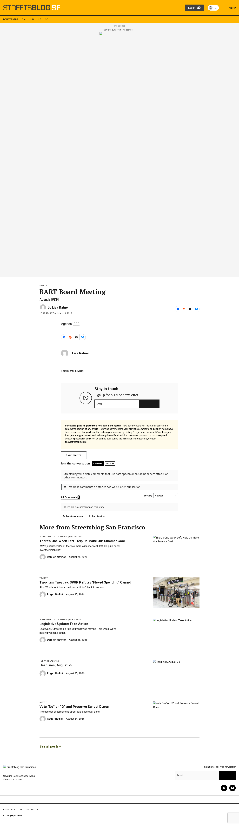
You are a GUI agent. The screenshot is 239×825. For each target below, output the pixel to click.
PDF (76, 324)
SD (46, 19)
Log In (191, 7)
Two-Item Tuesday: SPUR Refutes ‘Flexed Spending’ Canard (85, 582)
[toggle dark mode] (213, 8)
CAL (24, 19)
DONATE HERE (10, 19)
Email (99, 404)
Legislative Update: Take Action (64, 624)
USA (32, 19)
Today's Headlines (49, 661)
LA (40, 19)
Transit (44, 578)
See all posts (49, 746)
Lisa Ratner (60, 307)
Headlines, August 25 (56, 665)
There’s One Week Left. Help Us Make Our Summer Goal (82, 541)
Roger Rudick (55, 594)
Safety (43, 702)
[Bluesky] (232, 788)
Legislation (75, 620)
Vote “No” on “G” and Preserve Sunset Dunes (74, 707)
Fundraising (75, 537)
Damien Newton (56, 556)
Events (43, 285)
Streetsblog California (54, 537)
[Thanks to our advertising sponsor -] (119, 153)
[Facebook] (224, 788)
